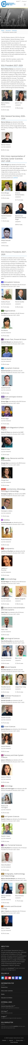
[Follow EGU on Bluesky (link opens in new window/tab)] (20, 978)
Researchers (4, 987)
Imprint (11, 1040)
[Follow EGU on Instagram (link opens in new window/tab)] (6, 978)
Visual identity (14, 1042)
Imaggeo (3, 1016)
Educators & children (6, 997)
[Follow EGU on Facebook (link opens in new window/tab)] (13, 978)
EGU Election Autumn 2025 (10, 32)
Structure (8, 30)
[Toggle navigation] (25, 4)
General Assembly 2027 (7, 1006)
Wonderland (11, 968)
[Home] (8, 4)
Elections (14, 30)
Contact (4, 1040)
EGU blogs (4, 1011)
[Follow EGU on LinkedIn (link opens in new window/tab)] (2, 978)
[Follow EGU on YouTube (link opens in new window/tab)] (9, 978)
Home (2, 30)
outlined (15, 177)
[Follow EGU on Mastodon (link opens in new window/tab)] (16, 978)
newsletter (15, 1026)
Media (2, 994)
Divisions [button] (24, 1)
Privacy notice (19, 1040)
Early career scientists (7, 990)
